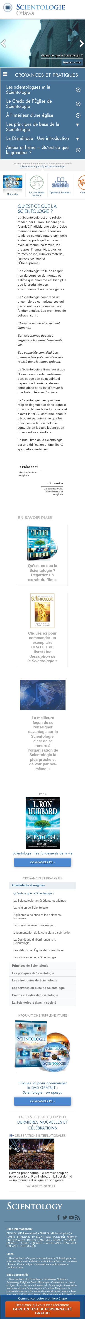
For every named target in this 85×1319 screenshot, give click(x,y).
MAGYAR (45, 1240)
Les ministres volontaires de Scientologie (39, 1285)
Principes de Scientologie (30, 965)
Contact (11, 1267)
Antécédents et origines (28, 885)
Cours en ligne (25, 1264)
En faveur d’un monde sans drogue (49, 1291)
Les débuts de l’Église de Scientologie (38, 950)
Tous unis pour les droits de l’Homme (41, 1292)
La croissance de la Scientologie (34, 957)
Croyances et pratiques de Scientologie (47, 1258)
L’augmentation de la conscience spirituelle (41, 932)
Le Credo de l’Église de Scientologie (29, 104)
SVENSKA (69, 1240)
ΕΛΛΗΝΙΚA (70, 1243)
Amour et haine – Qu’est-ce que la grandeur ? (37, 150)
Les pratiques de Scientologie (33, 973)
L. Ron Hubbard (15, 1258)
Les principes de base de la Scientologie (32, 127)
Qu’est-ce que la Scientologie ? (33, 893)
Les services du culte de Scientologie (38, 988)
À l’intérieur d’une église (29, 115)
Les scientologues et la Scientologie (28, 90)
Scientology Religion (18, 1282)
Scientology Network (55, 1279)
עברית (36, 1237)
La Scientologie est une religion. (34, 925)
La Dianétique (33, 1279)
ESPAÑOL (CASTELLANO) (47, 1243)
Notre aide (12, 194)
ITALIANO (12, 1246)
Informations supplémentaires (51, 1264)
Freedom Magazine (55, 1288)
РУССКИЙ (59, 1237)
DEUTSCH (33, 1240)
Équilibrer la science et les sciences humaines (37, 916)
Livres (11, 1264)
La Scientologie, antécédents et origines (39, 900)
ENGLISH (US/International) (22, 1233)
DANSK (11, 1237)
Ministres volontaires (42, 1261)
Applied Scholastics (60, 192)
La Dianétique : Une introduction (37, 138)
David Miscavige (40, 1282)
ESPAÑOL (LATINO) (18, 1243)
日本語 (47, 1237)
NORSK (57, 1240)
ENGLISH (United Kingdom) (55, 1233)
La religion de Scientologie (30, 907)
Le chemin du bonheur (36, 193)
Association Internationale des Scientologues (42, 1287)
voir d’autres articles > (41, 1186)
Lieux (20, 1267)
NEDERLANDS (16, 1240)
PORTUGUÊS (28, 1246)
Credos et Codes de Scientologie (35, 995)
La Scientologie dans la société (34, 1002)
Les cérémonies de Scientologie (34, 980)
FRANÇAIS (23, 1237)
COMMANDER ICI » (42, 862)
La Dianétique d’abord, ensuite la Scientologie (34, 941)
